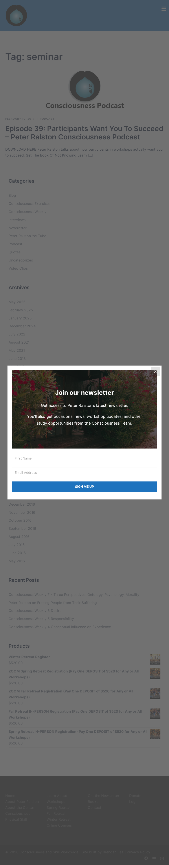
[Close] (155, 371)
